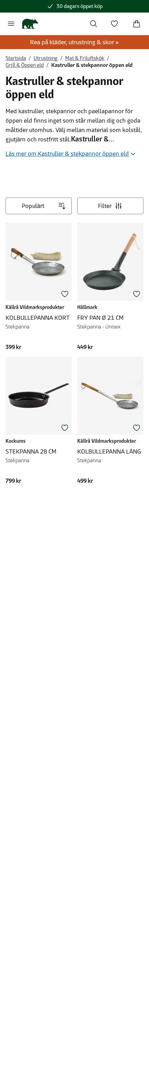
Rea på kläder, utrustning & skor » (74, 42)
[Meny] (11, 23)
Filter (105, 206)
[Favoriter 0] (114, 23)
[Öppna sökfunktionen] (93, 23)
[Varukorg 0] (136, 23)
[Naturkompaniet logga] (29, 23)
